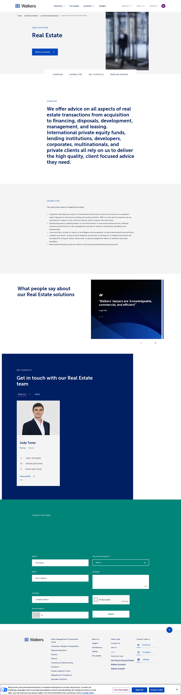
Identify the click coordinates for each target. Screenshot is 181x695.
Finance (54, 654)
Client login (115, 639)
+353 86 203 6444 (33, 463)
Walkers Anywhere (118, 664)
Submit (111, 614)
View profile (25, 476)
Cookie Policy (88, 693)
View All (22, 394)
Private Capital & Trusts (60, 671)
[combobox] (36, 615)
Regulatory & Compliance (61, 675)
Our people (74, 6)
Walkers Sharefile (118, 669)
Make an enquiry (42, 52)
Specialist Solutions (31, 15)
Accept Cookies (157, 690)
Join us (139, 6)
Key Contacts (96, 74)
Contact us (153, 6)
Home (19, 15)
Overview (58, 74)
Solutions (58, 6)
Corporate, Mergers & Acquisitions (65, 646)
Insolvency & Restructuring (62, 663)
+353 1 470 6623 (33, 458)
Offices (95, 652)
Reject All (139, 690)
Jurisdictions (97, 647)
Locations (87, 6)
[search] (163, 6)
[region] (90, 689)
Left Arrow (141, 343)
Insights (102, 6)
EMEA (37, 394)
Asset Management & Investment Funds (64, 640)
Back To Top (169, 630)
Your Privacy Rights (121, 690)
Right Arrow (155, 343)
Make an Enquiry (119, 74)
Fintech (54, 659)
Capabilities (75, 74)
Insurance (55, 667)
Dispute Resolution (59, 650)
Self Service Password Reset (122, 660)
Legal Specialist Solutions (49, 15)
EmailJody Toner (33, 469)
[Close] (177, 689)
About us (125, 6)
